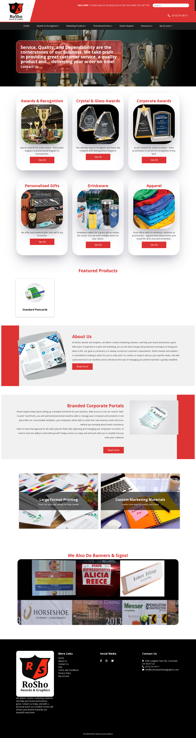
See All (42, 160)
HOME (26, 25)
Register (113, 5)
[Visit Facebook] (101, 660)
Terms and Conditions (68, 670)
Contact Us (63, 664)
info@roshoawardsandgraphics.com (161, 669)
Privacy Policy (64, 673)
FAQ (60, 667)
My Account (63, 676)
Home (61, 658)
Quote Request (127, 25)
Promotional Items (102, 25)
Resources (146, 25)
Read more (82, 366)
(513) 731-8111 (151, 666)
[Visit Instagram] (106, 660)
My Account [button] (165, 25)
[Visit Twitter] (113, 660)
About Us (62, 661)
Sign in (101, 5)
